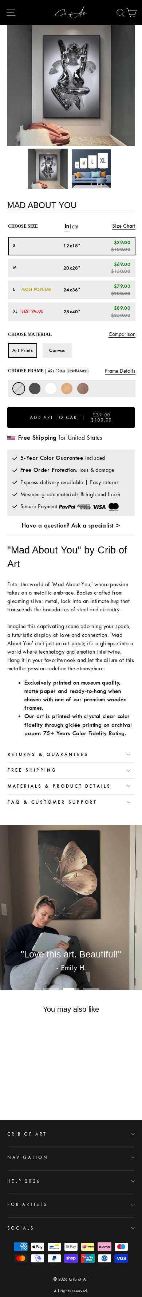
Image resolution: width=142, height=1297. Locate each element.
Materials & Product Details (59, 786)
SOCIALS (20, 1228)
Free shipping (32, 770)
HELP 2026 (24, 1181)
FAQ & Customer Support (52, 802)
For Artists (27, 1204)
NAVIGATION (27, 1157)
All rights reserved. (71, 1291)
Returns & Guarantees (48, 754)
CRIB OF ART (27, 1134)
